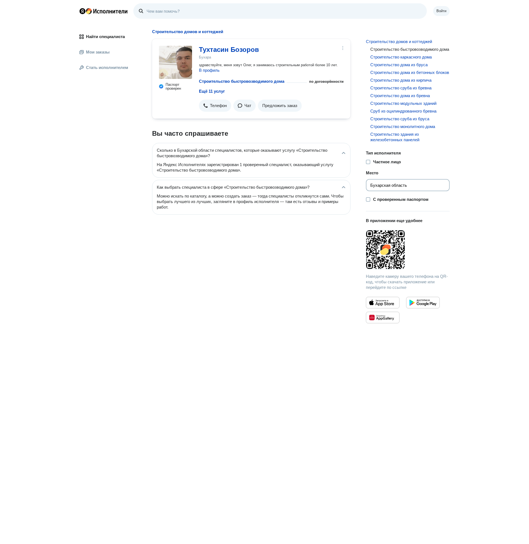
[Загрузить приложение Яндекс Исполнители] (408, 249)
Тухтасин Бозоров (229, 49)
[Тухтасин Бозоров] (175, 62)
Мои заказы (98, 52)
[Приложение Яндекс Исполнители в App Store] (383, 302)
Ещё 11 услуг (212, 91)
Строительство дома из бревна (400, 95)
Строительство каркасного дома (401, 57)
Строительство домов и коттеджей (399, 41)
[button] (215, 106)
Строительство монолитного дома (402, 126)
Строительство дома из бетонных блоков (409, 72)
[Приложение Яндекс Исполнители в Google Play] (423, 302)
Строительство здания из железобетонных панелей (394, 137)
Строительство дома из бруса (399, 64)
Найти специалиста (105, 36)
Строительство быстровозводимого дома (241, 81)
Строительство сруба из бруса (399, 118)
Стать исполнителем (107, 67)
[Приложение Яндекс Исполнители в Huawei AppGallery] (383, 317)
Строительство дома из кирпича (400, 80)
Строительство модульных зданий (403, 103)
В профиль (209, 70)
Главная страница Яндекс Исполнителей (103, 11)
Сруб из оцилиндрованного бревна (403, 111)
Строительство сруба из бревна (400, 88)
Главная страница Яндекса (82, 11)
